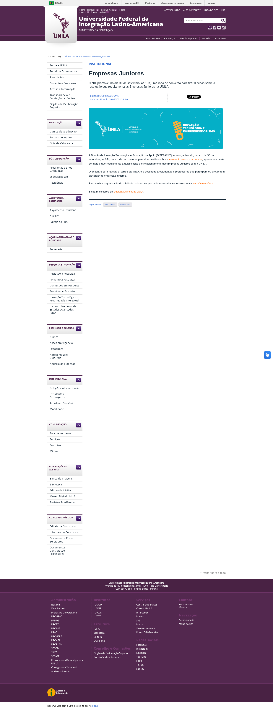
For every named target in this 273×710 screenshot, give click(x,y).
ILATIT (97, 616)
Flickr (219, 27)
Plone (95, 705)
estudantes (110, 204)
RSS (223, 10)
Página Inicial (71, 56)
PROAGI (55, 640)
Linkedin (141, 652)
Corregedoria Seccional (64, 667)
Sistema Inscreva (145, 628)
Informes (85, 56)
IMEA (97, 629)
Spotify (140, 668)
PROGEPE (56, 636)
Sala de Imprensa (189, 38)
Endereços (169, 38)
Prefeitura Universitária (64, 612)
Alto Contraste (192, 10)
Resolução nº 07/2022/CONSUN (185, 159)
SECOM (55, 648)
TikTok (140, 664)
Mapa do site (211, 10)
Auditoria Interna (60, 671)
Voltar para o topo (214, 573)
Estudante (220, 38)
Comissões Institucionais (107, 657)
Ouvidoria (99, 640)
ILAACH (98, 604)
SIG (138, 620)
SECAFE (55, 656)
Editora (98, 636)
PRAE (54, 632)
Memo (140, 624)
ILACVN (98, 612)
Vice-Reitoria (58, 608)
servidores (125, 204)
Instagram (224, 27)
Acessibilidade (186, 620)
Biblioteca (99, 632)
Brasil (59, 3)
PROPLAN (56, 644)
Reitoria (55, 604)
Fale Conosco (153, 38)
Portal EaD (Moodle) (147, 632)
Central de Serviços (146, 604)
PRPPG (55, 620)
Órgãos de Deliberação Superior (111, 653)
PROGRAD (56, 616)
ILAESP (97, 608)
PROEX (55, 624)
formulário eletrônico (203, 183)
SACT (54, 652)
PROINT (55, 628)
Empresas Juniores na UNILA (128, 191)
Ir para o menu (108, 10)
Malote (140, 616)
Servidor (206, 38)
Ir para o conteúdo (88, 10)
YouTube (210, 27)
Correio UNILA (144, 608)
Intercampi (142, 612)
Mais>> (183, 607)
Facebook (214, 27)
